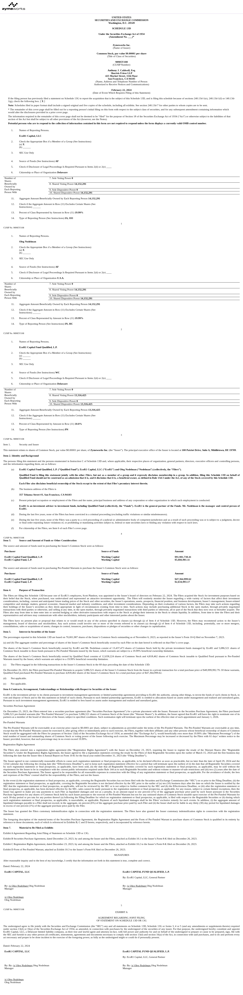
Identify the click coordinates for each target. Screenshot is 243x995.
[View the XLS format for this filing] (238, 6)
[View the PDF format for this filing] (232, 6)
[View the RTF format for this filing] (227, 6)
